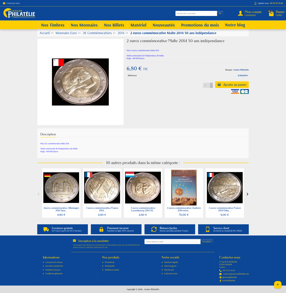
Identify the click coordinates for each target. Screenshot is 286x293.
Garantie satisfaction (54, 266)
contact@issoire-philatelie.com (236, 273)
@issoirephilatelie (229, 277)
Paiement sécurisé (52, 269)
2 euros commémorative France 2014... (102, 209)
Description (48, 134)
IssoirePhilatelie (228, 280)
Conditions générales (54, 273)
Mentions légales (171, 262)
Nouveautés (110, 266)
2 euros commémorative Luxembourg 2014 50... (143, 209)
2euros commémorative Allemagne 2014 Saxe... (61, 209)
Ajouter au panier (234, 85)
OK (220, 13)
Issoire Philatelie (241, 69)
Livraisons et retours (54, 262)
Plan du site (169, 269)
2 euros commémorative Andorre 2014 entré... (184, 209)
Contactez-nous (13, 3)
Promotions (109, 262)
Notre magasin (170, 266)
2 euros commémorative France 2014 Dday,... (225, 209)
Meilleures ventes (112, 269)
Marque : (229, 69)
